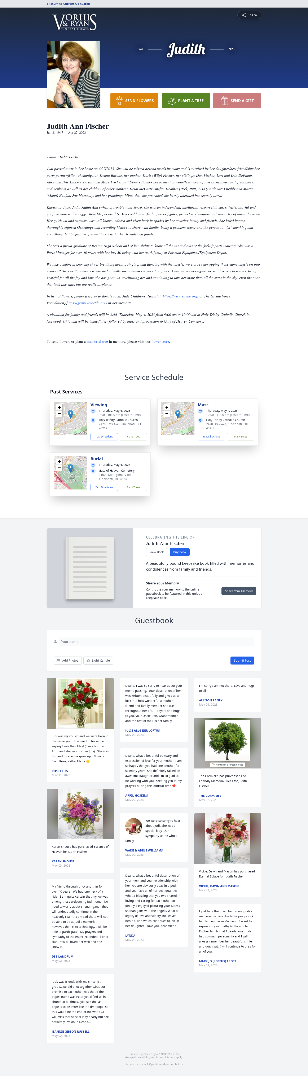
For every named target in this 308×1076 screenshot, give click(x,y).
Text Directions (104, 436)
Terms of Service (165, 1057)
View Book (157, 552)
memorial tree (97, 341)
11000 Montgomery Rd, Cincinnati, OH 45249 (115, 477)
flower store (160, 341)
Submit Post (242, 660)
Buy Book (179, 552)
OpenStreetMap (158, 1064)
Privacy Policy (142, 1057)
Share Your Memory (239, 591)
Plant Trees (133, 436)
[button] (70, 414)
